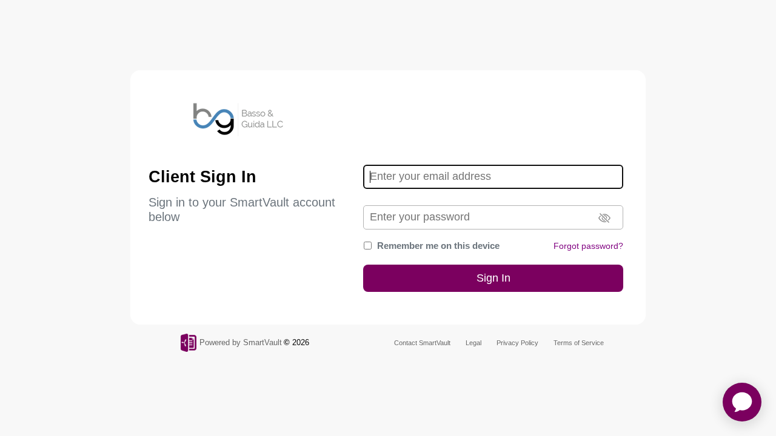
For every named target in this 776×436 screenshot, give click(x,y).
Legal (473, 342)
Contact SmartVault (422, 342)
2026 (300, 342)
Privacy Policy (517, 342)
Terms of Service (579, 342)
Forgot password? (588, 246)
